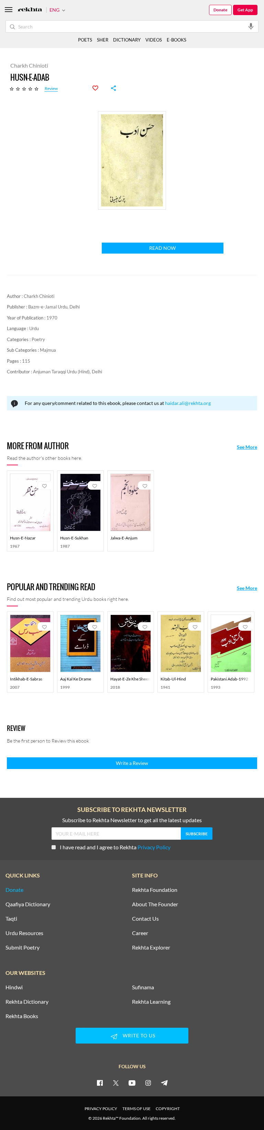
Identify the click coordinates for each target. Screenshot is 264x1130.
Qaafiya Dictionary (28, 904)
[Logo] (29, 10)
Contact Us (145, 918)
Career (140, 933)
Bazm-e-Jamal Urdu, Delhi (54, 307)
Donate (220, 9)
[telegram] (164, 1082)
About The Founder (155, 904)
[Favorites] (99, 88)
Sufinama (143, 987)
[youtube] (132, 1082)
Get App (245, 9)
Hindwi (14, 987)
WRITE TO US (139, 1035)
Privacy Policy (154, 847)
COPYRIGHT (168, 1108)
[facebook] (99, 1082)
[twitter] (115, 1082)
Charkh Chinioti (39, 296)
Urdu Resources (24, 933)
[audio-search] (250, 26)
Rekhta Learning (151, 1001)
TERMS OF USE (136, 1108)
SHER (102, 40)
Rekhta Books (22, 1016)
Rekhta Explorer (151, 947)
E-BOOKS (176, 40)
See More (247, 447)
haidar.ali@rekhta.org (188, 403)
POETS (85, 40)
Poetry (38, 339)
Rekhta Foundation (154, 890)
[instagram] (148, 1082)
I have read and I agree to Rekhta (115, 847)
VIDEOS (153, 40)
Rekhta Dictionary (27, 1001)
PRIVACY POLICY (101, 1108)
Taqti (11, 918)
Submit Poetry (23, 947)
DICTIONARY (127, 40)
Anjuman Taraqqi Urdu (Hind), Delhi (67, 371)
